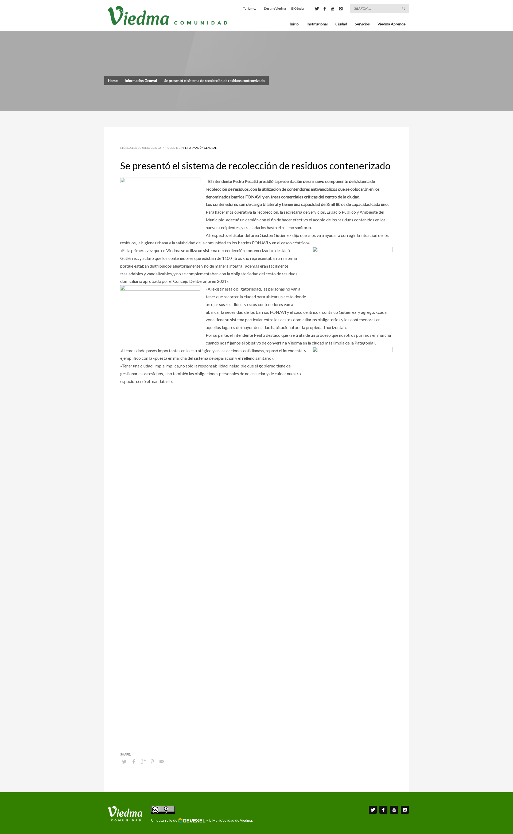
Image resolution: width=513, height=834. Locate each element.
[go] (403, 8)
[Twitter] (317, 9)
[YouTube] (333, 9)
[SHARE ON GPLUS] (143, 761)
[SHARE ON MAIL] (162, 761)
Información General (200, 147)
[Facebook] (325, 9)
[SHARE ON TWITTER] (124, 762)
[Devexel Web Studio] (191, 820)
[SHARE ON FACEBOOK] (134, 761)
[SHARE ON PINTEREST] (152, 761)
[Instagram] (341, 9)
